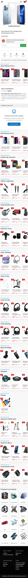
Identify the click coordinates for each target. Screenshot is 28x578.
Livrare (5, 563)
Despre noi (18, 553)
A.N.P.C (17, 567)
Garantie (5, 564)
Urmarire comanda (8, 554)
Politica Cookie (19, 566)
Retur (4, 566)
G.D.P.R (17, 569)
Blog (17, 554)
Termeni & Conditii (20, 563)
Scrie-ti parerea (14, 124)
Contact (5, 553)
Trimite (23, 45)
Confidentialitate (20, 564)
